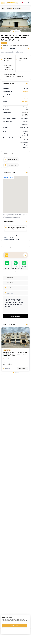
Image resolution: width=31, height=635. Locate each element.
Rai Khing (25, 104)
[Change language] (23, 2)
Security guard (12, 159)
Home (3, 8)
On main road (12, 165)
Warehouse (25, 94)
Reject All (14, 629)
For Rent (25, 91)
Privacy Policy (14, 632)
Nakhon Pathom (16, 8)
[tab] (13, 31)
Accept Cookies (15, 625)
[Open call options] (25, 255)
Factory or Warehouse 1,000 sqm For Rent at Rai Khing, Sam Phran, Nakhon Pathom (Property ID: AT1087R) (15, 354)
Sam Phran (25, 101)
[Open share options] (28, 48)
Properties (8, 8)
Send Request (15, 316)
